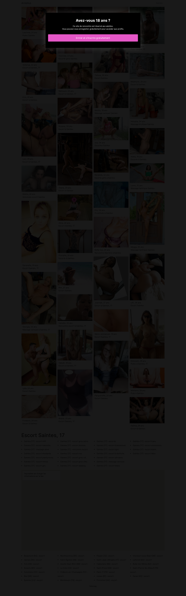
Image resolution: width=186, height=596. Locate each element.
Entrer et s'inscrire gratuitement (93, 38)
